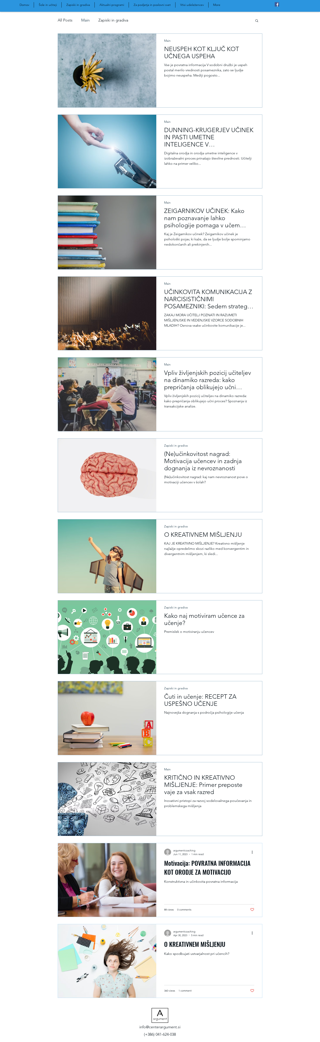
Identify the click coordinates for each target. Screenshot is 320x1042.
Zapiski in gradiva (113, 20)
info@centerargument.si (159, 1027)
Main (85, 20)
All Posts (65, 20)
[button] (257, 21)
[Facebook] (277, 4)
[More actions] (253, 852)
